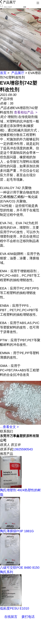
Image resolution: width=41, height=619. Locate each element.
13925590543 (23, 449)
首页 (3, 73)
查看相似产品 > (25, 112)
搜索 (24, 7)
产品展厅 (17, 73)
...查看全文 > (9, 427)
